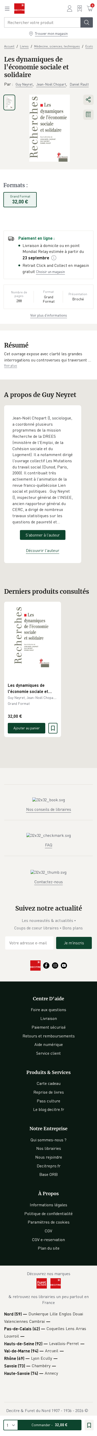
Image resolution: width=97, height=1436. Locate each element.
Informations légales (48, 1204)
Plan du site (48, 1248)
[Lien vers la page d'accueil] (19, 8)
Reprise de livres (48, 1092)
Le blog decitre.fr (48, 1109)
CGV (48, 1230)
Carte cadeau (49, 1083)
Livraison (48, 1018)
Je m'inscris (74, 942)
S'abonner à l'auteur (43, 535)
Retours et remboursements (49, 1035)
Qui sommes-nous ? (48, 1139)
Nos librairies (48, 1148)
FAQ (48, 844)
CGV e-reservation (48, 1239)
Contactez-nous (48, 881)
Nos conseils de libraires (48, 809)
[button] (48, 357)
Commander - (50, 1425)
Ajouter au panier (26, 728)
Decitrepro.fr (49, 1165)
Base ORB (48, 1174)
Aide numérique (48, 1044)
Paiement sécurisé (49, 1027)
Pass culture (48, 1100)
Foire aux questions (48, 1009)
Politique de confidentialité (48, 1213)
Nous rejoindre (48, 1157)
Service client (48, 1053)
